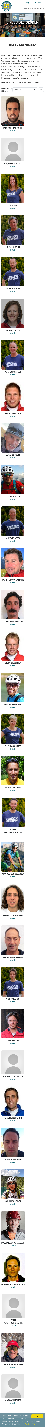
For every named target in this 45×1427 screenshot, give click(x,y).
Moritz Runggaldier (13, 580)
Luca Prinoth (13, 496)
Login (28, 2)
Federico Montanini (13, 621)
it (43, 2)
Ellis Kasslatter (13, 746)
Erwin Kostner (13, 787)
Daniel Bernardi (12, 704)
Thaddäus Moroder (13, 1364)
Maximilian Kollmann (13, 1243)
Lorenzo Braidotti (13, 915)
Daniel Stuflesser (13, 1159)
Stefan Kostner (13, 663)
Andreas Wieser (13, 413)
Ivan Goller (13, 1040)
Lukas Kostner (13, 247)
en (39, 2)
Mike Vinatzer (13, 538)
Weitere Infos (31, 1424)
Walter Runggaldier (13, 957)
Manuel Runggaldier (13, 874)
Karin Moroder (13, 1201)
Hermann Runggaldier (13, 1284)
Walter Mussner (13, 372)
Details (13, 131)
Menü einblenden (36, 8)
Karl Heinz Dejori (13, 1118)
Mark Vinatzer (13, 288)
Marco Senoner (13, 1400)
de (35, 2)
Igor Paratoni (13, 999)
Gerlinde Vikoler (13, 205)
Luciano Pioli (13, 455)
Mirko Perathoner (13, 128)
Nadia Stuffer (13, 330)
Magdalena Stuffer (13, 1076)
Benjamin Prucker (13, 163)
